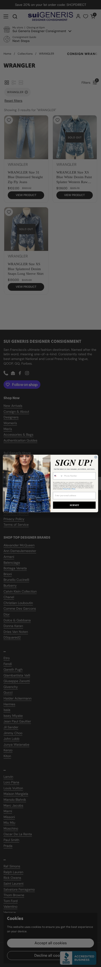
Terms (73, 489)
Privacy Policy (66, 489)
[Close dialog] (96, 457)
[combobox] (58, 475)
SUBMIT (74, 505)
